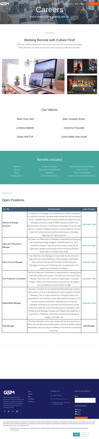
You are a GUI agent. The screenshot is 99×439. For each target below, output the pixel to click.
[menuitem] (55, 4)
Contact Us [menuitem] (31, 401)
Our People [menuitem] (31, 399)
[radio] (85, 410)
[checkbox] (85, 412)
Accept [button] (76, 434)
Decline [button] (85, 434)
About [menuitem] (29, 391)
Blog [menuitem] (29, 396)
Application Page (89, 224)
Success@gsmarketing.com (60, 399)
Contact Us (93, 3)
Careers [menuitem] (30, 394)
